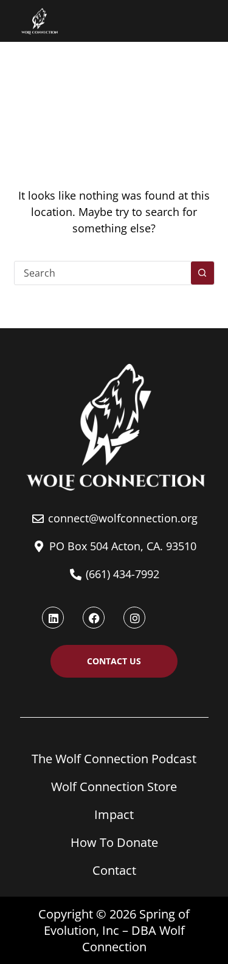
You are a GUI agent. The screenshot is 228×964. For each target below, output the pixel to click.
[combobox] (103, 273)
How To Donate (114, 842)
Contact (114, 870)
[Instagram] (134, 618)
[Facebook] (94, 618)
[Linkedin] (53, 618)
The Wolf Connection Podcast (114, 758)
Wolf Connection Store (114, 786)
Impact (114, 814)
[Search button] (202, 273)
